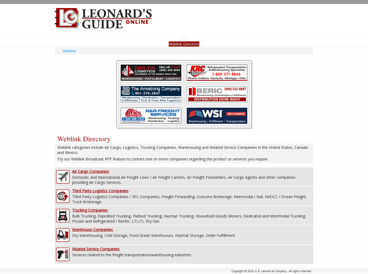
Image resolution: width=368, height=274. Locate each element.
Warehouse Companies (92, 229)
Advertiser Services (184, 48)
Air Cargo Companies (90, 171)
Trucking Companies (90, 210)
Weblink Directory (184, 44)
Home (184, 35)
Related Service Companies (96, 248)
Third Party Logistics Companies (100, 190)
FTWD (184, 40)
